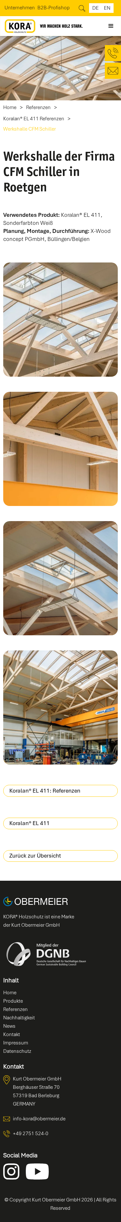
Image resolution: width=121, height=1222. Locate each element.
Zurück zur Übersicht (35, 855)
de (95, 8)
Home (9, 108)
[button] (111, 26)
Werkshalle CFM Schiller (29, 129)
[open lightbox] (60, 319)
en (107, 8)
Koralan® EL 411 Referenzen (33, 119)
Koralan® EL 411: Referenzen (44, 790)
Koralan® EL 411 (29, 823)
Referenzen (38, 108)
